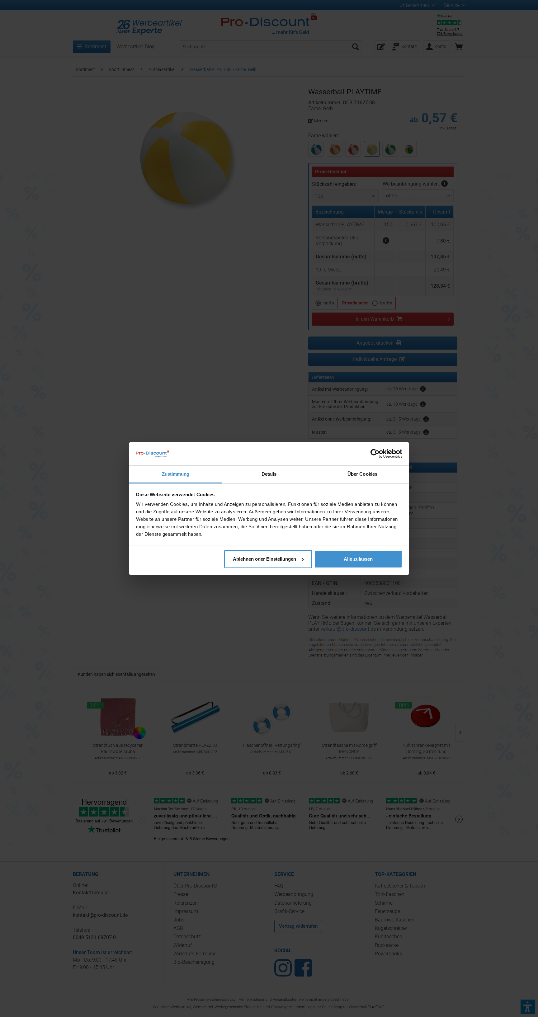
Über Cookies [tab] (362, 474)
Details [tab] (269, 474)
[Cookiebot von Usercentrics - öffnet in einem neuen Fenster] (375, 453)
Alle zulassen (358, 559)
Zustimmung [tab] (176, 474)
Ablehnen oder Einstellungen (264, 559)
